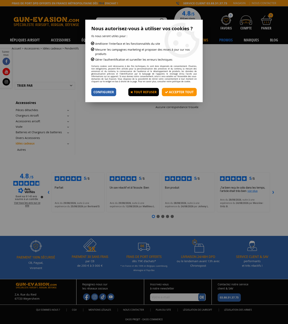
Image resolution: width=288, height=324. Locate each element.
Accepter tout (181, 92)
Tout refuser (145, 92)
